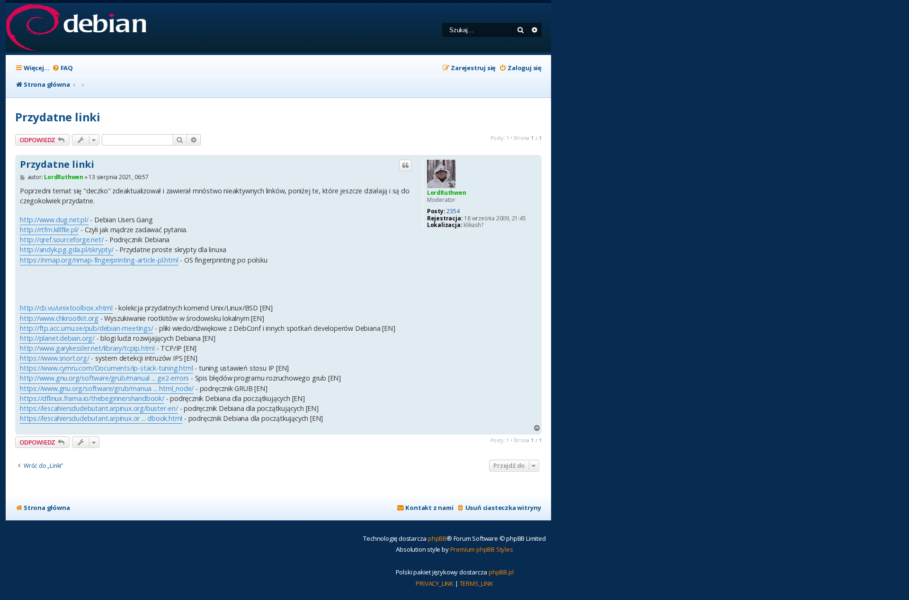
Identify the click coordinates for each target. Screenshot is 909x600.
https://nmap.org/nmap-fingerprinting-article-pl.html (99, 259)
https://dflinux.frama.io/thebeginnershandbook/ (92, 398)
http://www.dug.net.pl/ (54, 219)
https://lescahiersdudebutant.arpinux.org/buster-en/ (99, 408)
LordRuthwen (446, 193)
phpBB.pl (501, 572)
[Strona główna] (76, 28)
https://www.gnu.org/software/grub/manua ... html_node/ (107, 388)
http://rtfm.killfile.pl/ (49, 229)
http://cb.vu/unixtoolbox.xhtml (66, 307)
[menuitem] (62, 68)
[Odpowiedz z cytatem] (405, 165)
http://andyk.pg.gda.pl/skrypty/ (67, 249)
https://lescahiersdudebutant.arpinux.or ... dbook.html (101, 418)
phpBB (437, 538)
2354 (452, 211)
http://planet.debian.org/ (57, 338)
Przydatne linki (57, 117)
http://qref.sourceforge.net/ (61, 239)
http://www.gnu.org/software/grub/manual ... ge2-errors (104, 377)
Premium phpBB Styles (481, 549)
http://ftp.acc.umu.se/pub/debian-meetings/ (86, 328)
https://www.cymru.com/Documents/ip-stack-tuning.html (106, 368)
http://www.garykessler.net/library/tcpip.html (87, 348)
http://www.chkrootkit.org (59, 318)
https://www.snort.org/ (54, 358)
